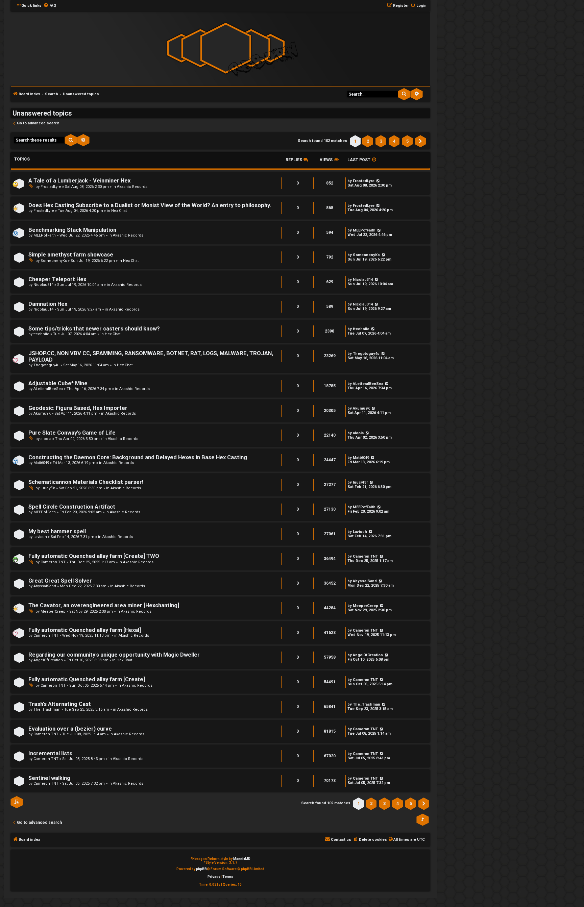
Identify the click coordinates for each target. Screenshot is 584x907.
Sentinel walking (49, 778)
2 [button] (368, 141)
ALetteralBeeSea (48, 389)
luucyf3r (48, 488)
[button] (420, 141)
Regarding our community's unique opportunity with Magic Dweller (114, 655)
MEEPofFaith (44, 235)
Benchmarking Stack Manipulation (72, 230)
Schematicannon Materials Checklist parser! (85, 482)
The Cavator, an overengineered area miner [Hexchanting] (103, 605)
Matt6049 (41, 463)
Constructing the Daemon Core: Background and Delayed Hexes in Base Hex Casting (137, 457)
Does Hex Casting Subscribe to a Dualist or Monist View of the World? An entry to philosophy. (149, 205)
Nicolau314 (43, 285)
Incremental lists (50, 753)
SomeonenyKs (54, 261)
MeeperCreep (53, 611)
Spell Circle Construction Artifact (71, 507)
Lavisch (40, 537)
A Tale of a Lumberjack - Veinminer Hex (79, 180)
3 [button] (381, 141)
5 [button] (407, 141)
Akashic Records (132, 187)
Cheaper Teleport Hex (57, 279)
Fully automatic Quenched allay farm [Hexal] (84, 630)
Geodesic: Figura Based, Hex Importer (77, 408)
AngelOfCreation (48, 660)
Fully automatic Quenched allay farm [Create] (86, 679)
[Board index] (226, 48)
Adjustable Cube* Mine (58, 383)
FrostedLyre (51, 187)
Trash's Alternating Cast (59, 704)
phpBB (201, 869)
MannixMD (241, 859)
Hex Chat (119, 211)
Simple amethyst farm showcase (70, 254)
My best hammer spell (57, 531)
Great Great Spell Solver (60, 581)
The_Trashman (46, 709)
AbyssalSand (44, 586)
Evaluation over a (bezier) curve (70, 729)
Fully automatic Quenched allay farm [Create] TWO (93, 556)
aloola (46, 439)
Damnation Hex (47, 304)
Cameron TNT (53, 562)
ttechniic (41, 334)
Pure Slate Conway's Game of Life (72, 433)
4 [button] (394, 141)
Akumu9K (42, 413)
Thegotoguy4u (46, 365)
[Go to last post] (383, 255)
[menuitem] (49, 6)
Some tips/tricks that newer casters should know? (94, 328)
